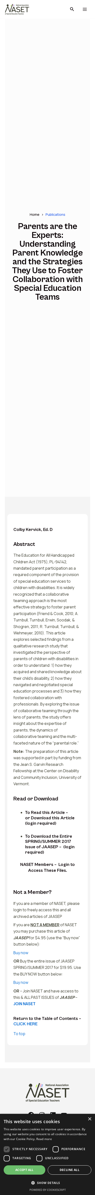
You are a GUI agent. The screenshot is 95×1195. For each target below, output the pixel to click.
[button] (72, 9)
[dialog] (47, 1154)
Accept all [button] (24, 1170)
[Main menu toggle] (84, 9)
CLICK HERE (25, 1024)
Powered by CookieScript (47, 1190)
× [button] (89, 1119)
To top (19, 1033)
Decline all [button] (69, 1170)
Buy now (20, 952)
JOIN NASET (24, 1003)
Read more (44, 1139)
